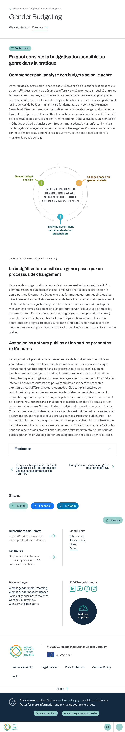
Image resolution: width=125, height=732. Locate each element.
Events (74, 548)
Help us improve (83, 616)
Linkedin (72, 589)
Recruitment (77, 540)
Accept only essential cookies (80, 713)
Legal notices (49, 667)
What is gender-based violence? (28, 592)
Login (15, 676)
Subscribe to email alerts (25, 531)
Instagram (94, 589)
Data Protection (75, 667)
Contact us (16, 550)
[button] (18, 505)
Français (37, 27)
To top (60, 688)
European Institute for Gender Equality (10, 727)
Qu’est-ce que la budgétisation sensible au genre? (37, 8)
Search (107, 727)
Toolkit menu (22, 48)
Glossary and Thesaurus (24, 604)
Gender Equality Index (22, 600)
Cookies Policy (101, 667)
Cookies (115, 520)
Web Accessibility (23, 667)
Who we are (77, 536)
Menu (119, 727)
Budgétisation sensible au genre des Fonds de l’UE (88, 467)
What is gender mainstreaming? (28, 588)
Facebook (87, 589)
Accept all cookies (45, 713)
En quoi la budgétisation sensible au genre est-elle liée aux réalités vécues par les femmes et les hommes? (36, 470)
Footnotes (23, 449)
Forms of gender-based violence (28, 596)
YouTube (80, 589)
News (73, 544)
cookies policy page (69, 700)
